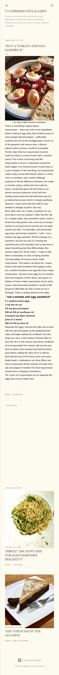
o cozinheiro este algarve (26, 11)
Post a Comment (20, 640)
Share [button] (7, 394)
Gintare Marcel (38, 666)
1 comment (18, 564)
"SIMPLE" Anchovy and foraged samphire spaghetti (23, 555)
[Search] (52, 5)
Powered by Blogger (32, 660)
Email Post (17, 394)
